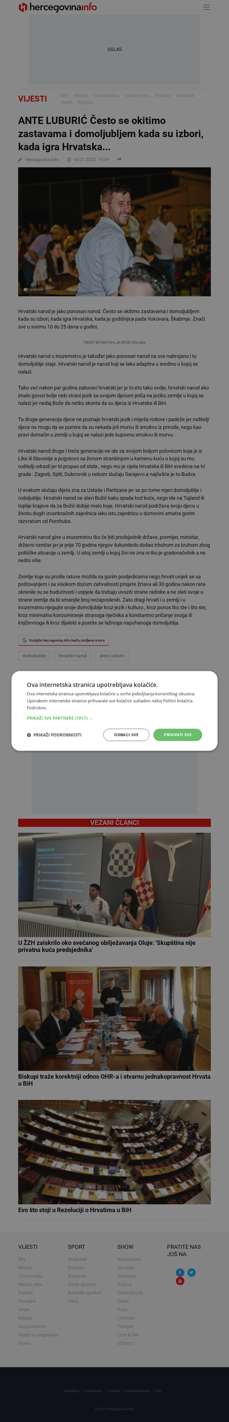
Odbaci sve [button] (126, 734)
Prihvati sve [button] (178, 734)
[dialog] (114, 711)
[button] (114, 718)
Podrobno (36, 707)
